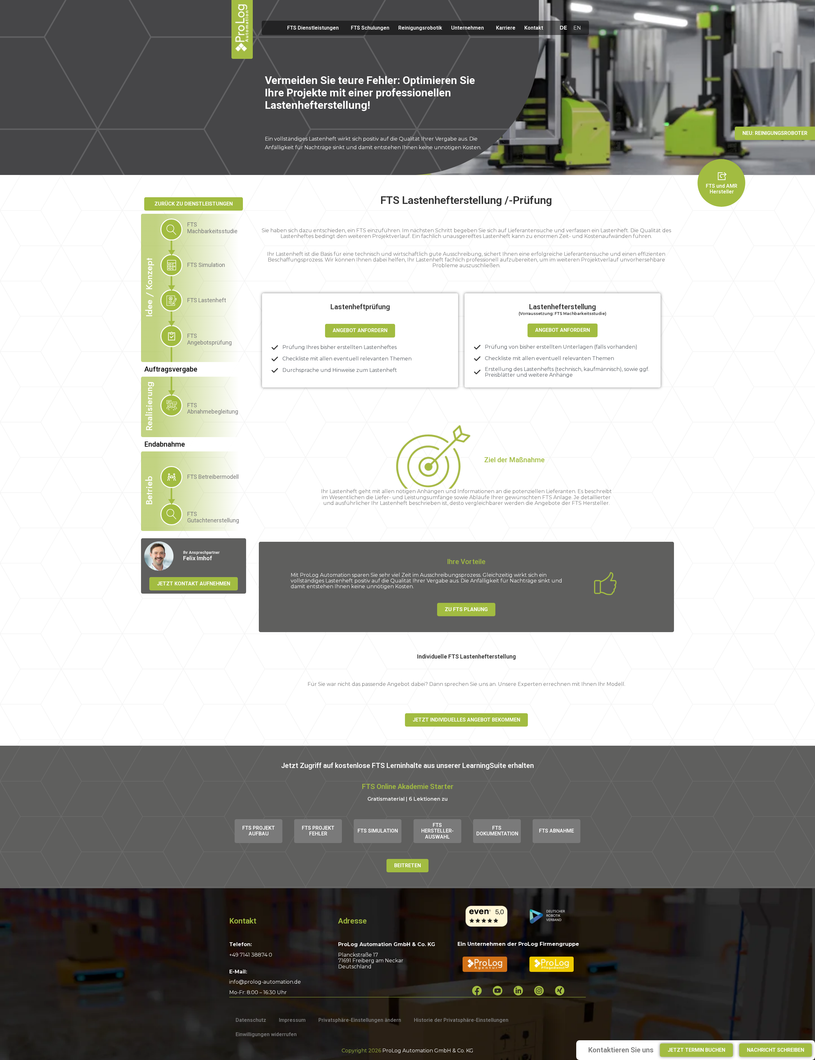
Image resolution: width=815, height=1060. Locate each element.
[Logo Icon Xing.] (559, 990)
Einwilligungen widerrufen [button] (266, 1034)
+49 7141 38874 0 (250, 955)
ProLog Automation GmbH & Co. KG (427, 1051)
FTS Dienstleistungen (313, 28)
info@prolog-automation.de (265, 982)
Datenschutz (251, 1020)
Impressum (292, 1020)
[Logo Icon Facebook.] (476, 990)
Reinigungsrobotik (420, 28)
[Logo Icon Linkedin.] (518, 990)
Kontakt (533, 28)
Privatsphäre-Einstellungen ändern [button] (359, 1020)
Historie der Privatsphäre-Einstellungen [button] (461, 1020)
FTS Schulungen (370, 28)
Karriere (505, 28)
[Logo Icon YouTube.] (497, 990)
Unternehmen (467, 28)
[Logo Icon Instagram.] (539, 990)
